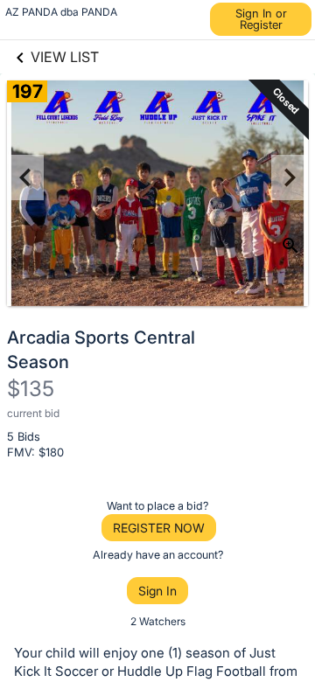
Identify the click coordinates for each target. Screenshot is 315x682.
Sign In (157, 590)
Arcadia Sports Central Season (101, 349)
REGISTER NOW (159, 527)
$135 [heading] (30, 388)
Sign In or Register (261, 18)
